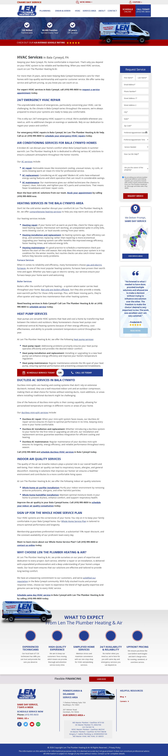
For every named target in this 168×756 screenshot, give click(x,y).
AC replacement (30, 175)
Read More (135, 330)
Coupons (137, 2)
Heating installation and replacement (41, 235)
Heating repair (29, 225)
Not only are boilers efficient (55, 289)
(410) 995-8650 (71, 89)
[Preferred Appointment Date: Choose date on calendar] (146, 132)
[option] (30, 647)
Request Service (135, 196)
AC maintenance (30, 182)
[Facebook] (19, 724)
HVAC (77, 10)
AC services (26, 161)
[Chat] (38, 724)
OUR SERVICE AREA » (74, 715)
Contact (112, 10)
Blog (122, 697)
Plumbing (45, 10)
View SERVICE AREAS (135, 256)
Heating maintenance (33, 247)
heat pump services (83, 339)
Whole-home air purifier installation (40, 487)
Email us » (23, 718)
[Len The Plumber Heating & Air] (27, 10)
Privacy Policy (114, 747)
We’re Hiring (85, 2)
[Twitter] (25, 724)
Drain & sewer (62, 10)
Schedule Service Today (41, 372)
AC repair (27, 168)
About (102, 10)
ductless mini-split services (34, 412)
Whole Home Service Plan (73, 521)
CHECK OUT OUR (41, 42)
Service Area (89, 10)
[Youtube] (32, 724)
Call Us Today (83, 372)
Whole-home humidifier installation (40, 494)
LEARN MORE (101, 679)
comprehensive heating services (45, 211)
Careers (123, 701)
